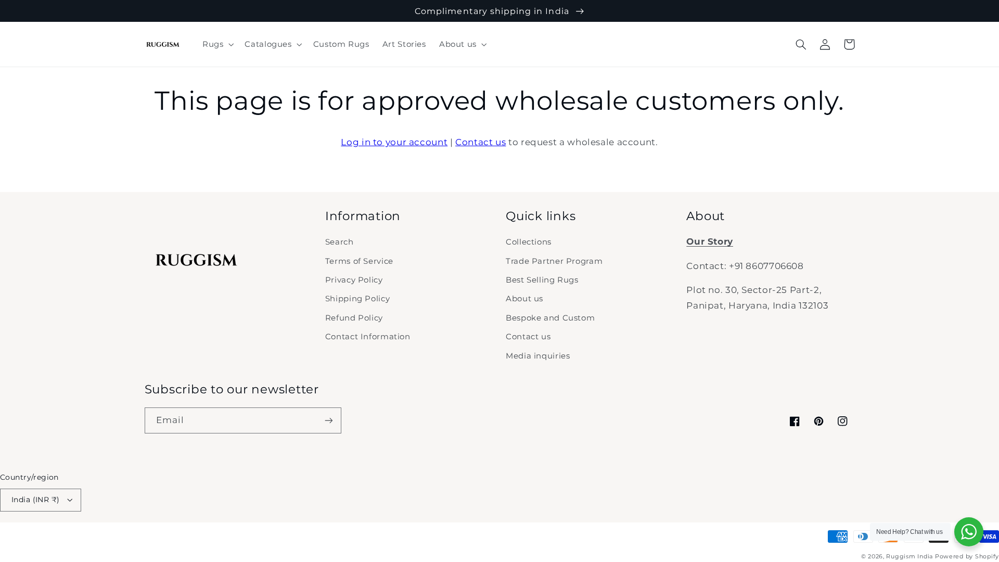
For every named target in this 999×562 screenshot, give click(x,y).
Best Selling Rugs (542, 280)
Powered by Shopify (967, 556)
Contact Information (368, 336)
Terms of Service (359, 261)
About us (524, 298)
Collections (529, 242)
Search (339, 242)
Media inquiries (538, 356)
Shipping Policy (357, 298)
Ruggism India (909, 556)
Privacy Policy (354, 280)
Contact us (480, 142)
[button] (217, 44)
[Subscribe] (328, 420)
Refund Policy (354, 318)
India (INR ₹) (35, 499)
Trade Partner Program (554, 261)
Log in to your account (394, 142)
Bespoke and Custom (550, 318)
